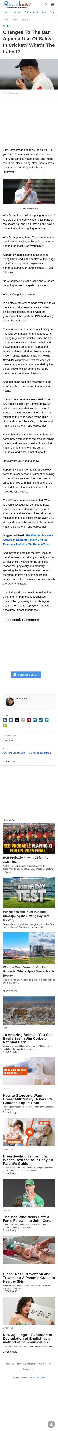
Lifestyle (17, 12)
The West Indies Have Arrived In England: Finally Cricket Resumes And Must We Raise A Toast (28, 540)
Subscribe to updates (28, 675)
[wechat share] (5, 725)
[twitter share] (17, 720)
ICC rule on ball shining (39, 753)
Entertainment (31, 12)
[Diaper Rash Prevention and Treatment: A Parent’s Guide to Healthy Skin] (29, 1250)
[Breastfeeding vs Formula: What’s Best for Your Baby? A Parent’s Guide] (29, 1132)
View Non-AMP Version (37, 1378)
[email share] (23, 720)
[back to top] (51, 1424)
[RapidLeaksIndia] (17, 4)
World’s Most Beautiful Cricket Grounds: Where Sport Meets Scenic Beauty (29, 971)
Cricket (26, 20)
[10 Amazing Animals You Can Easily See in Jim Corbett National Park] (29, 1010)
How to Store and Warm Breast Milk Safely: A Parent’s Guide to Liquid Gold (28, 1099)
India (44, 12)
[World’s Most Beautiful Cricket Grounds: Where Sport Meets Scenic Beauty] (29, 948)
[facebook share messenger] (11, 720)
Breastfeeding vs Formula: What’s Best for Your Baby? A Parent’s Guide (28, 1160)
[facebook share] (5, 720)
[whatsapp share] (41, 720)
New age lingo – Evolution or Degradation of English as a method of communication (27, 1338)
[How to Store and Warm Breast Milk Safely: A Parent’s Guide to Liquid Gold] (29, 1071)
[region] (29, 123)
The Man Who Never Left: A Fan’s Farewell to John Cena (27, 1219)
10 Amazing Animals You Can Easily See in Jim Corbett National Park (28, 1038)
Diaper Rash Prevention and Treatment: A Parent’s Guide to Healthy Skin (29, 1277)
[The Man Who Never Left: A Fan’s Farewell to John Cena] (29, 1193)
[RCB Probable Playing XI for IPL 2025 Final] (29, 838)
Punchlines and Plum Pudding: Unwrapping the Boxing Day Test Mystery (26, 916)
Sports (53, 12)
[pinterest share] (29, 720)
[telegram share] (46, 720)
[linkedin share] (35, 720)
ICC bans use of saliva (14, 753)
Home (6, 12)
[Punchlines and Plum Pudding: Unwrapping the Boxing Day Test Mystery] (29, 892)
